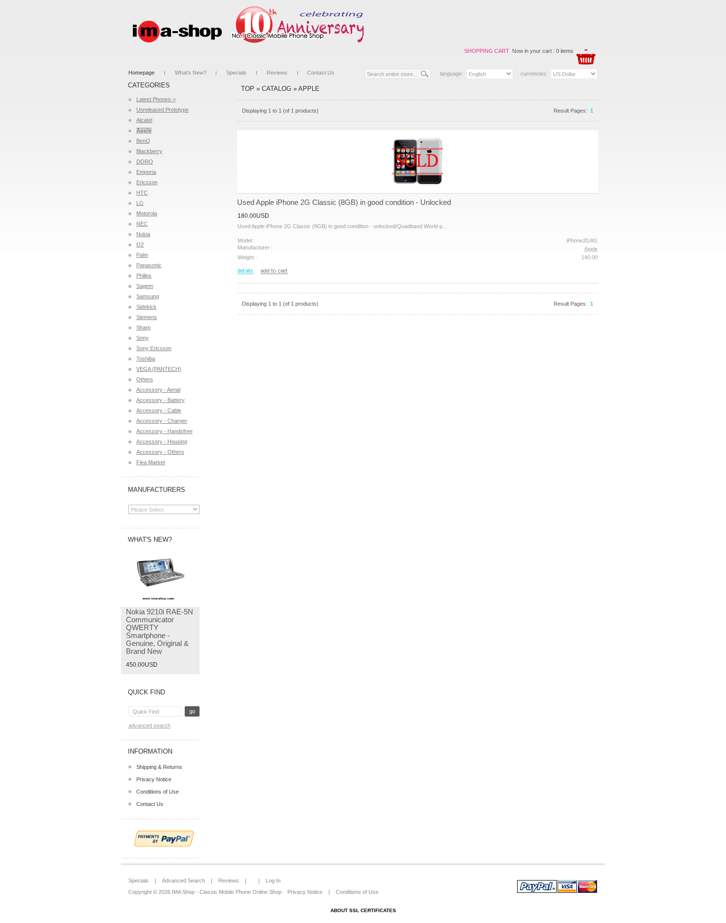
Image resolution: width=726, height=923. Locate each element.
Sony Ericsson (153, 348)
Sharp (143, 327)
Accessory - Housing (161, 441)
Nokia (143, 234)
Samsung (147, 296)
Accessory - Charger (161, 421)
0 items (564, 51)
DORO (144, 161)
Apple (309, 88)
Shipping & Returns (159, 767)
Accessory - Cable (158, 410)
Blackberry (149, 151)
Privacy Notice (153, 779)
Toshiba (145, 358)
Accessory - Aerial (158, 390)
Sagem (144, 286)
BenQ (143, 141)
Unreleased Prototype (162, 110)
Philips (144, 276)
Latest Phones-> (156, 99)
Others (144, 379)
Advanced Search (149, 725)
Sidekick (146, 307)
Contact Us (320, 73)
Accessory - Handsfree (164, 431)
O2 (140, 244)
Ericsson (147, 182)
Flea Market (150, 462)
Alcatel (144, 120)
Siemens (146, 317)
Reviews (277, 73)
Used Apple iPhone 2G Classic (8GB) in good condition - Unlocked (344, 202)
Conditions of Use (157, 792)
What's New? (190, 73)
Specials (236, 73)
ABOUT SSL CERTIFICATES (363, 910)
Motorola (146, 213)
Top (247, 88)
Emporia (146, 172)
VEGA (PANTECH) (158, 369)
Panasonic (148, 265)
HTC (142, 193)
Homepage (141, 73)
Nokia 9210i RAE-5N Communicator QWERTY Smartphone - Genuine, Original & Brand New (159, 631)
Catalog (276, 88)
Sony (142, 338)
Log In (273, 880)
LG (140, 203)
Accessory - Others (160, 452)
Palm (142, 255)
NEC (142, 224)
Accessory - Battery (160, 400)
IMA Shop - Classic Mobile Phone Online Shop (227, 892)
